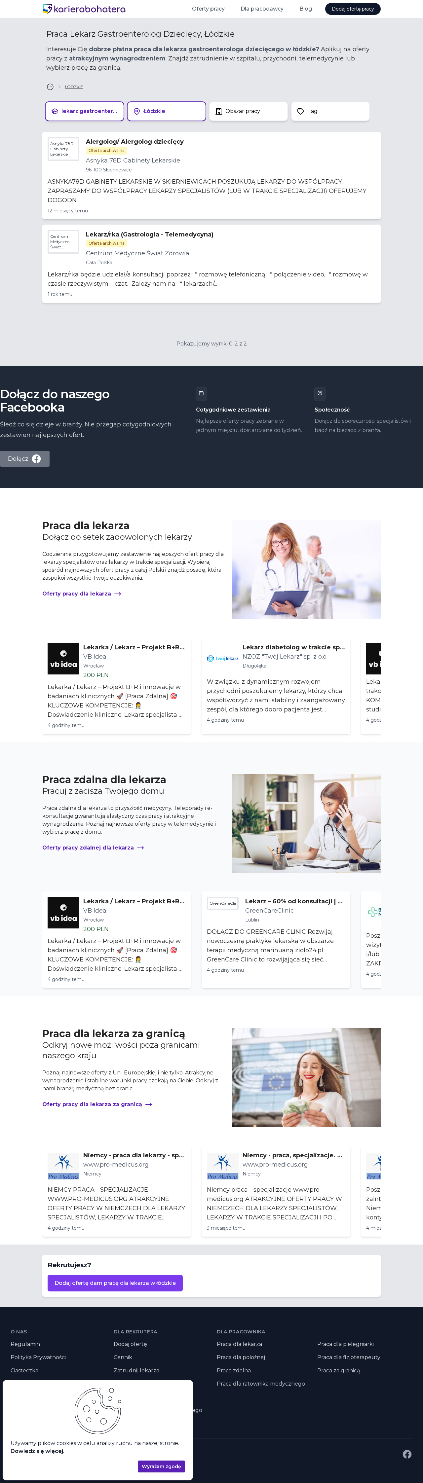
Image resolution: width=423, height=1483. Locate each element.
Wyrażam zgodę (161, 1466)
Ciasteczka (24, 1370)
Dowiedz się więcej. (37, 1451)
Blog (305, 9)
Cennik (123, 1357)
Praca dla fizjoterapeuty (348, 1357)
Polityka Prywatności (38, 1357)
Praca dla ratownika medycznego (261, 1384)
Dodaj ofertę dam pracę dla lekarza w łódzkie (115, 1283)
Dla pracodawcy (262, 9)
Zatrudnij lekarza (136, 1370)
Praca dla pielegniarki (345, 1344)
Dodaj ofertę (130, 1344)
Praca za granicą (338, 1370)
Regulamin (25, 1344)
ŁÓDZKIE (74, 86)
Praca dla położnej (241, 1357)
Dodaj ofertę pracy (353, 9)
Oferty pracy (208, 9)
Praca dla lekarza (239, 1344)
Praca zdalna (234, 1370)
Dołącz (18, 458)
